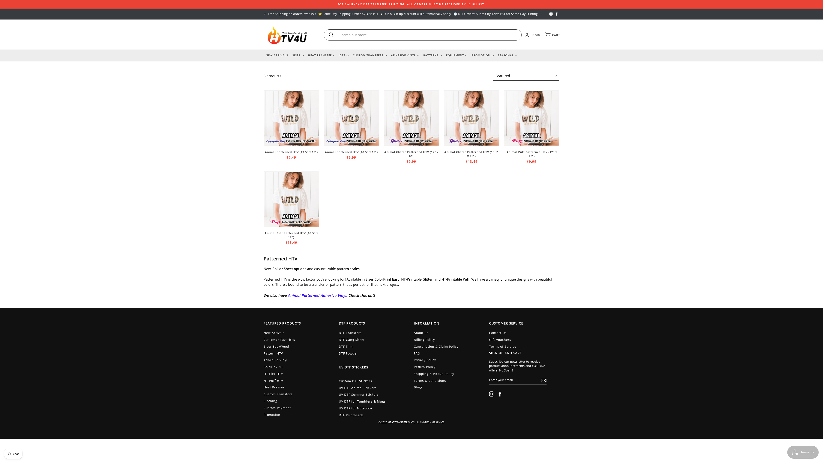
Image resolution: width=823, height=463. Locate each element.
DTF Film (346, 346)
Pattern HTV (273, 353)
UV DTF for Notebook (355, 408)
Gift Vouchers (500, 340)
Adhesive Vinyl (404, 55)
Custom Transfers (368, 55)
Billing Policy (424, 340)
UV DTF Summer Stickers (359, 394)
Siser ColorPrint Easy (382, 279)
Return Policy (425, 367)
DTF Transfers (350, 333)
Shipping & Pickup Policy (434, 374)
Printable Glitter (420, 279)
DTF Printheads (351, 415)
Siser (296, 55)
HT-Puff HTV (273, 381)
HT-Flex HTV (273, 374)
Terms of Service (502, 346)
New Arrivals (277, 55)
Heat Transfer (320, 55)
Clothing (270, 401)
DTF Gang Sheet (352, 340)
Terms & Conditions (430, 381)
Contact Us (498, 333)
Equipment (455, 55)
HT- (404, 279)
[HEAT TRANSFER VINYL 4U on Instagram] (491, 394)
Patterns (431, 55)
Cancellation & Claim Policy (436, 346)
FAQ (417, 353)
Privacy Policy (425, 360)
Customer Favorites (279, 340)
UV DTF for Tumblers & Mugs (362, 401)
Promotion (481, 55)
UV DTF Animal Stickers (358, 388)
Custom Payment (277, 408)
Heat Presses (274, 387)
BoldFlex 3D (273, 367)
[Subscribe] (544, 380)
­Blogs (418, 387)
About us (421, 333)
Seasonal (506, 55)
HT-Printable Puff (456, 279)
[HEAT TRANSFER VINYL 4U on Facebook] (500, 394)
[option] (411, 4)
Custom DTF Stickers (355, 381)
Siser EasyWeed (276, 346)
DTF (342, 55)
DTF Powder (348, 353)
